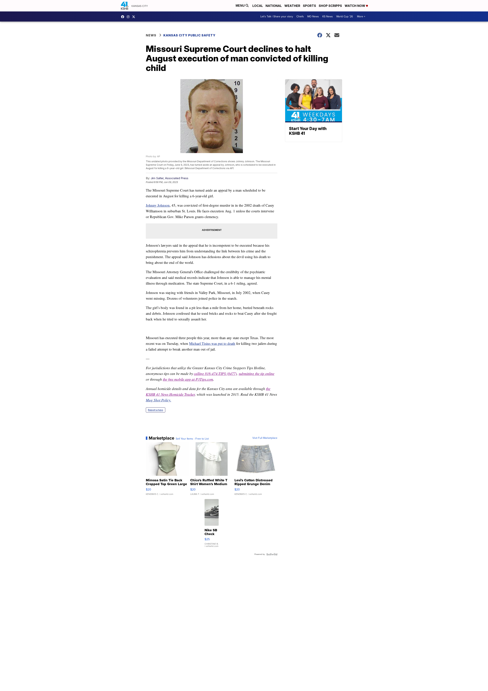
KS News (327, 16)
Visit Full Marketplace (264, 438)
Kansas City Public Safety (189, 35)
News (151, 35)
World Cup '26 (344, 16)
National (274, 6)
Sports (309, 6)
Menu (241, 5)
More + (361, 16)
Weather (292, 6)
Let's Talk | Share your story (276, 16)
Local (257, 6)
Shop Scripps (330, 6)
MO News (313, 16)
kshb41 (123, 16)
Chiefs (300, 16)
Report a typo (155, 410)
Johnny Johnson (158, 205)
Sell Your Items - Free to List (192, 438)
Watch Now (355, 6)
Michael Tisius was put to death (212, 343)
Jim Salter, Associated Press (169, 178)
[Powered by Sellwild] (271, 554)
